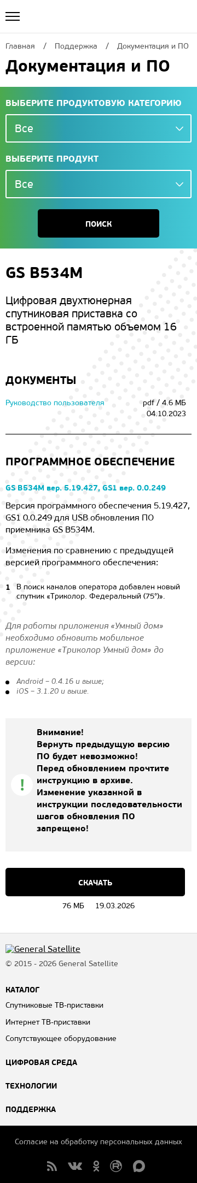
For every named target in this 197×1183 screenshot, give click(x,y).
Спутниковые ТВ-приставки (54, 1005)
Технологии (31, 1086)
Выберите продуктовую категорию (93, 103)
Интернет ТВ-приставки (47, 1022)
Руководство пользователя (55, 402)
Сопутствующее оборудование (61, 1038)
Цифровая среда (41, 1062)
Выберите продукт (52, 158)
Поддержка (30, 1109)
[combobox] (98, 128)
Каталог (22, 990)
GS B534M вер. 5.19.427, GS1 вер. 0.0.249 (85, 488)
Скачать (95, 883)
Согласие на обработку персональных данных (98, 1141)
